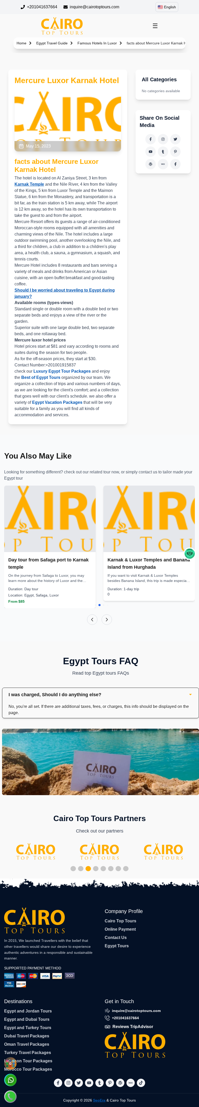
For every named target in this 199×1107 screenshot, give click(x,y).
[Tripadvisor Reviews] (189, 553)
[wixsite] (163, 164)
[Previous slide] (92, 619)
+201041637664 (42, 7)
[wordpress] (150, 164)
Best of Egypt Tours (40, 377)
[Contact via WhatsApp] (10, 1080)
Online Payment (120, 929)
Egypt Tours (117, 946)
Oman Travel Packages (26, 1044)
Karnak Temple (29, 184)
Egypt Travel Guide (52, 43)
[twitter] (175, 139)
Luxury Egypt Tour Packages (62, 371)
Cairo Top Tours (120, 921)
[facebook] (150, 139)
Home (21, 43)
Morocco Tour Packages (28, 1069)
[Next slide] (107, 619)
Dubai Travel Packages (26, 1036)
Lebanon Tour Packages (28, 1061)
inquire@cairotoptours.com (94, 7)
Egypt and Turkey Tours (27, 1027)
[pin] (175, 151)
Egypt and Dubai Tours (26, 1019)
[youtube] (150, 151)
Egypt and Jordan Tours (28, 1011)
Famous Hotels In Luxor (97, 43)
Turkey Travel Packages (27, 1052)
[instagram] (163, 139)
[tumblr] (163, 151)
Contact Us (116, 937)
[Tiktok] (175, 164)
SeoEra (99, 1100)
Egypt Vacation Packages (57, 402)
